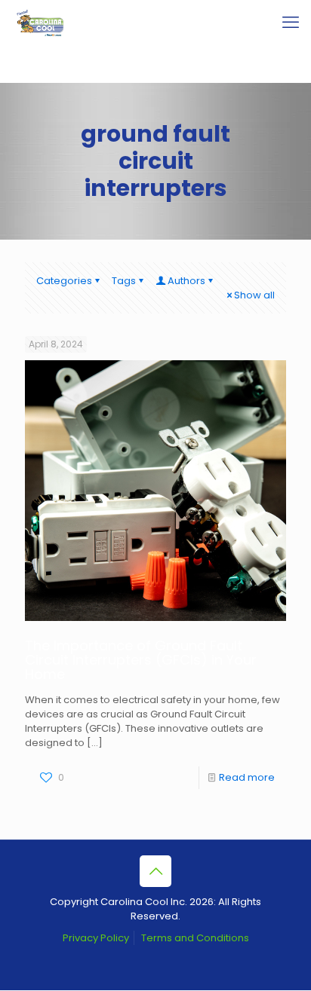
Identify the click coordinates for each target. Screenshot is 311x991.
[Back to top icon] (155, 871)
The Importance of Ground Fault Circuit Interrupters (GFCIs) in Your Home (141, 660)
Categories (64, 281)
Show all (254, 295)
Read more (247, 777)
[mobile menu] (290, 22)
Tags (124, 281)
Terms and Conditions (195, 938)
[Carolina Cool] (40, 22)
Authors (186, 281)
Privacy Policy (96, 938)
